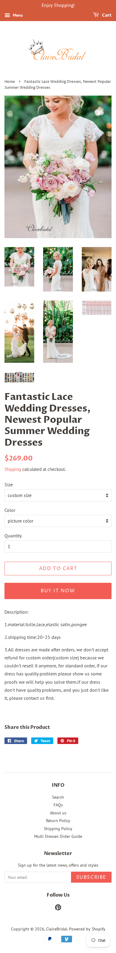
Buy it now (58, 591)
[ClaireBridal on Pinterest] (58, 908)
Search (58, 797)
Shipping (12, 469)
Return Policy (58, 820)
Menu (17, 15)
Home (9, 81)
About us (58, 813)
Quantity (13, 536)
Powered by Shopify (87, 929)
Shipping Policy (58, 828)
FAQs (58, 805)
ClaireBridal (56, 929)
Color (9, 510)
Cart (106, 15)
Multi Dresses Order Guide (58, 836)
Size (8, 484)
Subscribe (91, 877)
